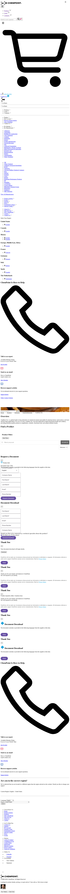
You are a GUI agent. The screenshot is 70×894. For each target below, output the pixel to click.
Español (8, 239)
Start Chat (11, 891)
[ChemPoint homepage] (2, 4)
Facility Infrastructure (10, 141)
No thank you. (6, 535)
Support (6, 826)
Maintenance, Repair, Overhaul (12, 147)
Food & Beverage (9, 143)
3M (5, 162)
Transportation (8, 155)
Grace (5, 176)
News (5, 834)
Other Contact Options (7, 398)
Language (3, 800)
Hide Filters (5, 438)
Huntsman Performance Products (13, 179)
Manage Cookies (8, 846)
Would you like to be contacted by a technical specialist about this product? (24, 533)
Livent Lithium (8, 185)
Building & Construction (10, 134)
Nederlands (9, 279)
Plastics (6, 153)
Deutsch (8, 259)
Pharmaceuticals (8, 152)
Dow (5, 171)
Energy (6, 140)
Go (18, 411)
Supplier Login (8, 829)
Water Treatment (8, 157)
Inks (5, 144)
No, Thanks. (4, 891)
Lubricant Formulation (10, 146)
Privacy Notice (42, 559)
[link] (8, 854)
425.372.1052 (8, 94)
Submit (3, 803)
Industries (17, 412)
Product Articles (8, 812)
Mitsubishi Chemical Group (11, 187)
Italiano (8, 265)
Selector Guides (8, 832)
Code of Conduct (8, 840)
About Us (6, 819)
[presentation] (9, 860)
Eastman (6, 174)
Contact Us (7, 824)
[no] (1, 535)
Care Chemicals (8, 135)
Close (4, 562)
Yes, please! (16, 535)
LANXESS (7, 184)
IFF (5, 181)
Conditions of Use (9, 841)
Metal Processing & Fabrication (12, 149)
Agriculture (7, 132)
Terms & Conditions (9, 849)
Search (65, 442)
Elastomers (7, 138)
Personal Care (8, 150)
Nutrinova (7, 190)
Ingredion (6, 182)
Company (7, 15)
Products (6, 11)
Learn (6, 13)
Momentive (7, 188)
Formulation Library (9, 831)
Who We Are (7, 817)
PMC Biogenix (8, 191)
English (8, 224)
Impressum (7, 844)
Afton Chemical (8, 164)
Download (3, 552)
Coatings (6, 137)
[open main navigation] (2, 6)
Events (6, 835)
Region (3, 802)
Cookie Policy (8, 843)
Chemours (7, 168)
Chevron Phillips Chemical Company (14, 170)
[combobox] (30, 442)
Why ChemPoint (8, 815)
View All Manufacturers (7, 194)
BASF (6, 167)
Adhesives (7, 131)
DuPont (6, 173)
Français (8, 252)
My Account (7, 828)
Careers (6, 820)
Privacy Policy (8, 847)
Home (2, 412)
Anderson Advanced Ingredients (13, 165)
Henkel (6, 177)
